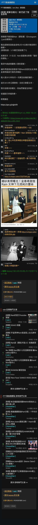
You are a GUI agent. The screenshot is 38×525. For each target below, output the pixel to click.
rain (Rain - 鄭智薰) (19, 8)
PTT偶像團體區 (6, 8)
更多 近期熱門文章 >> (19, 389)
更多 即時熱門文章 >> (19, 482)
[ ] (8, 320)
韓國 (12, 283)
